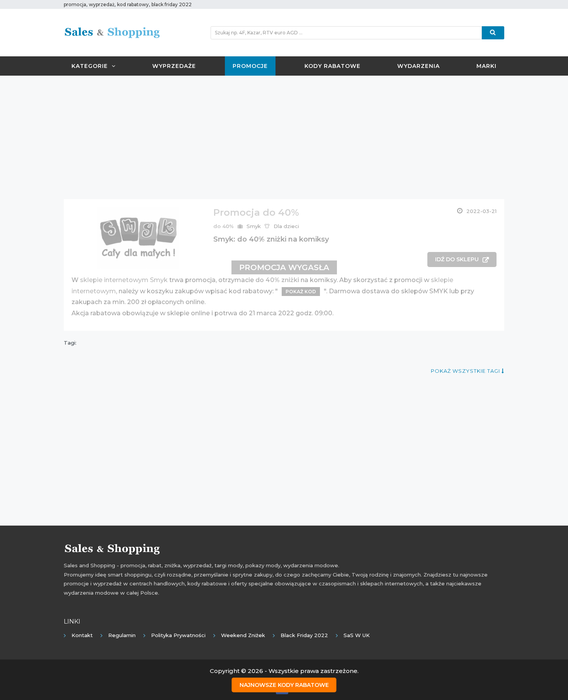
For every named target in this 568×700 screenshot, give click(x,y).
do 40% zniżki (277, 280)
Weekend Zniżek (243, 635)
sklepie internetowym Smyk (124, 280)
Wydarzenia (418, 66)
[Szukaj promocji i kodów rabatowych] (493, 32)
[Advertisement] (284, 137)
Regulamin (122, 635)
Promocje (250, 66)
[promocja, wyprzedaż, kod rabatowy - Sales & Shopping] (112, 32)
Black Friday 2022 (304, 635)
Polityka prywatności (178, 635)
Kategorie (89, 66)
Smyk (254, 226)
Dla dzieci (286, 226)
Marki (486, 66)
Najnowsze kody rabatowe (284, 684)
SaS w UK (357, 635)
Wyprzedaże (174, 66)
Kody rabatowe (332, 66)
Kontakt (82, 635)
